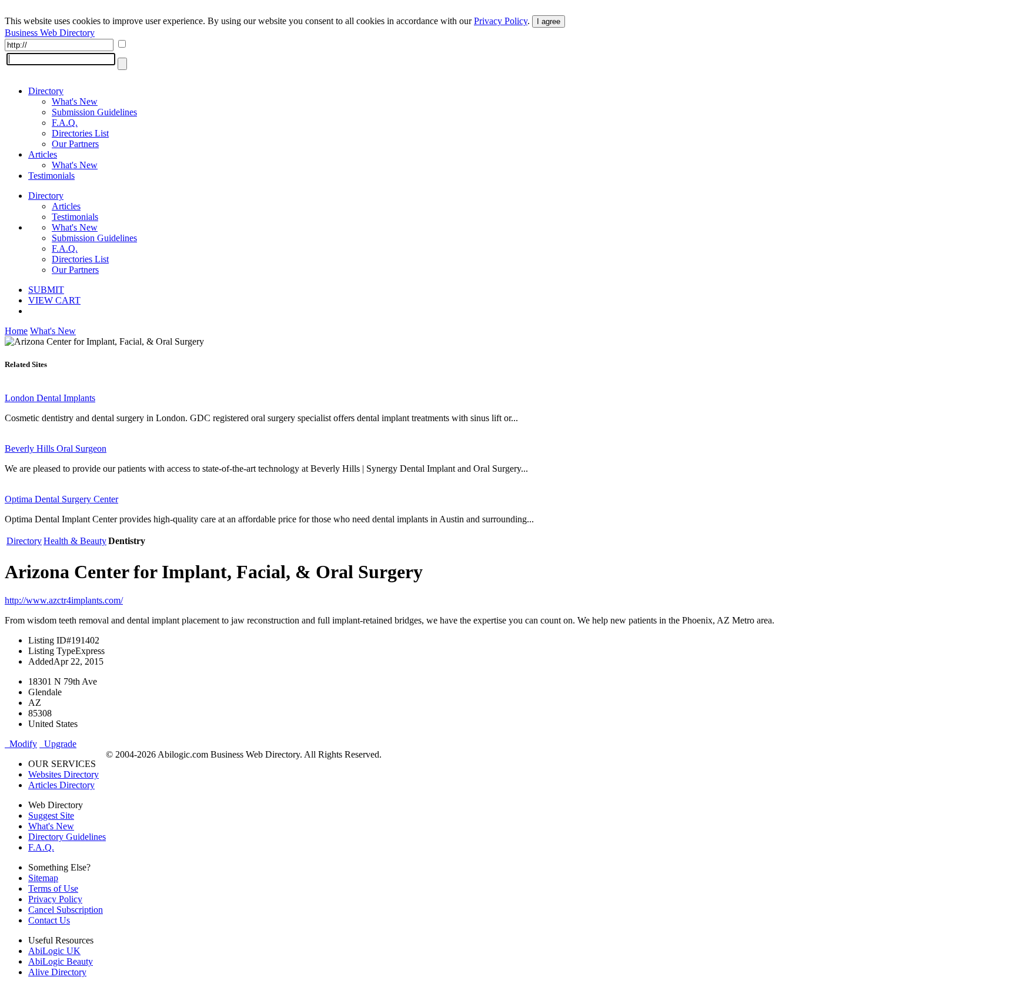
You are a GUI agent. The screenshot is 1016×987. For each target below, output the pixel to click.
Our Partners (75, 144)
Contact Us (49, 920)
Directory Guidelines (67, 837)
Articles (42, 154)
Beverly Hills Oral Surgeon (55, 449)
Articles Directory (61, 785)
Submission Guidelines (94, 112)
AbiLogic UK (54, 951)
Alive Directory (57, 972)
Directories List (80, 133)
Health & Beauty (75, 541)
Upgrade (57, 744)
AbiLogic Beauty (60, 961)
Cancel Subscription (65, 910)
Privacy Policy (500, 21)
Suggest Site (51, 816)
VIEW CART (54, 300)
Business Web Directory (50, 33)
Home (16, 331)
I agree (548, 21)
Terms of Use (53, 888)
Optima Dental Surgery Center (61, 499)
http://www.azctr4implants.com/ (64, 600)
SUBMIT (46, 290)
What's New (75, 101)
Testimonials (51, 176)
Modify (21, 744)
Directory (45, 91)
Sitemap (43, 878)
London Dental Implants (50, 398)
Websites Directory (63, 774)
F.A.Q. (65, 123)
